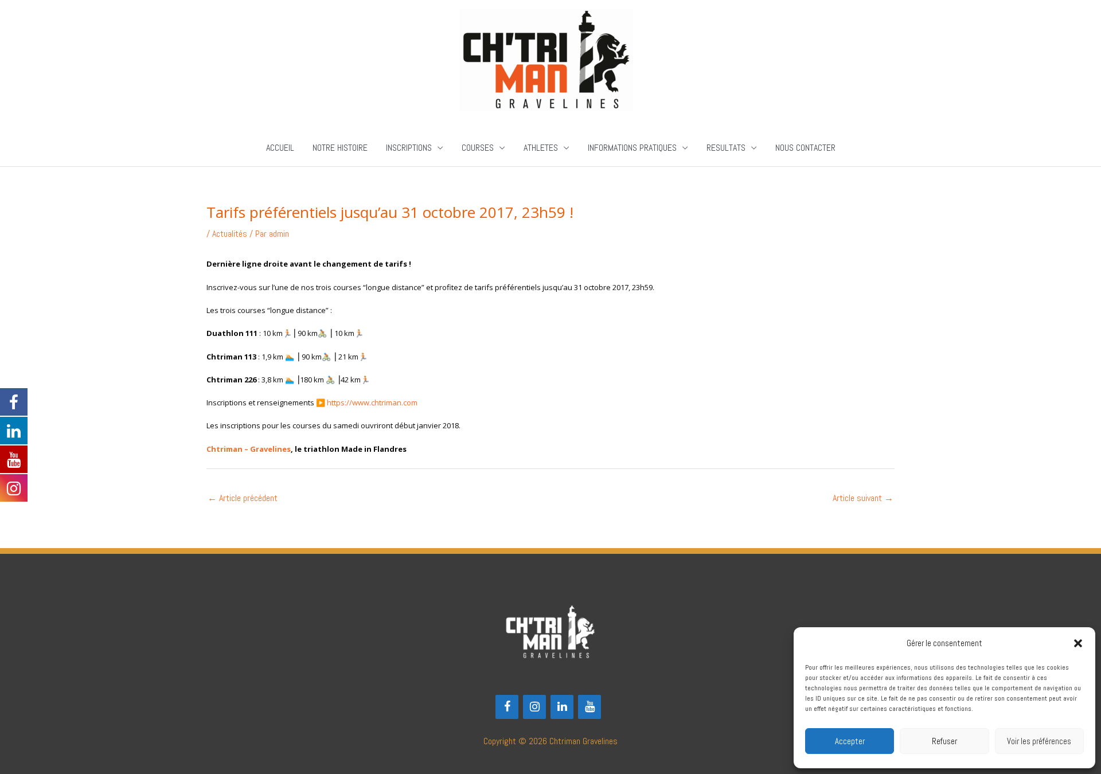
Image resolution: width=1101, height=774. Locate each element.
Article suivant (863, 498)
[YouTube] (589, 707)
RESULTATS (725, 148)
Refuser (944, 741)
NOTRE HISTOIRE (340, 148)
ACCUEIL (280, 148)
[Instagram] (534, 707)
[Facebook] (506, 707)
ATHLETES (541, 148)
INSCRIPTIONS (409, 148)
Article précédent (243, 498)
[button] (1078, 643)
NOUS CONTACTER (805, 148)
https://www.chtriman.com (372, 402)
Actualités (229, 234)
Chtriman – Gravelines (248, 449)
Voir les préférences (1039, 741)
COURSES (478, 148)
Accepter (850, 741)
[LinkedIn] (561, 707)
